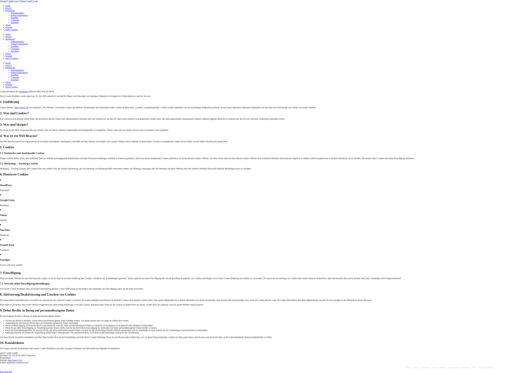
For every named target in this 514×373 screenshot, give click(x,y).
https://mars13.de (21, 107)
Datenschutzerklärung (486, 367)
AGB (474, 367)
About (434, 367)
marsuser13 (24, 91)
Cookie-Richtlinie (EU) (505, 367)
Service (416, 367)
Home (409, 367)
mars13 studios (453, 367)
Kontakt (442, 367)
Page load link (6, 372)
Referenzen (426, 367)
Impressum (465, 367)
